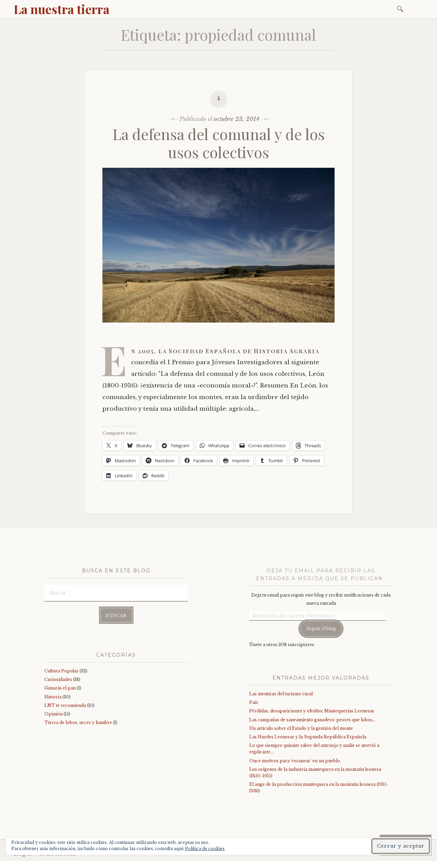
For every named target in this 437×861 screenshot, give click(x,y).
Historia (52, 696)
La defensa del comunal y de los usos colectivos (219, 143)
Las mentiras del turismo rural (281, 693)
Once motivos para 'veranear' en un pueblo (294, 760)
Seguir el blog (321, 628)
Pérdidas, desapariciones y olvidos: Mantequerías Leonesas (311, 710)
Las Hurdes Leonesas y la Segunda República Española (307, 736)
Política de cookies (205, 848)
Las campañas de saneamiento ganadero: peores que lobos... (312, 719)
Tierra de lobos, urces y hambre (78, 722)
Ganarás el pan (60, 688)
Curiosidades (58, 679)
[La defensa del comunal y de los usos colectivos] (218, 327)
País (253, 702)
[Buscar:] (401, 8)
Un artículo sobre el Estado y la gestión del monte (301, 728)
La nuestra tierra (62, 9)
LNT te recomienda (65, 705)
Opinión (53, 713)
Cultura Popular (61, 670)
